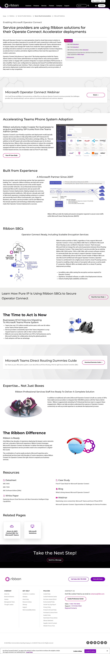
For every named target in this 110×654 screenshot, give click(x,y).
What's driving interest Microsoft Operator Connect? (73, 492)
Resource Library (27, 602)
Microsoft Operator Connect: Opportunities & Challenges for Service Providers (81, 504)
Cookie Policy (46, 594)
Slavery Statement (48, 620)
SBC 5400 (73, 44)
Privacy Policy (47, 607)
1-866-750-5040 (74, 604)
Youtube (98, 642)
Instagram (101, 642)
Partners (51, 6)
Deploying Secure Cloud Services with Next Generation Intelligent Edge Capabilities (85, 53)
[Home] (11, 6)
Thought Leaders (8, 604)
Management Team (9, 602)
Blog (105, 642)
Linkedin (94, 642)
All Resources (70, 57)
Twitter (91, 642)
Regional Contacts (71, 608)
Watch (95, 95)
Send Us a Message (55, 560)
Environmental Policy (49, 602)
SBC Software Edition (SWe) (77, 50)
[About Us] (96, 5)
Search (88, 5)
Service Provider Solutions (24, 16)
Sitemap (25, 604)
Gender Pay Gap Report (49, 604)
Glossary (25, 596)
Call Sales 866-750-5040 (78, 579)
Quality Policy (47, 615)
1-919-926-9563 (76, 606)
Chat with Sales (98, 579)
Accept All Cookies (90, 651)
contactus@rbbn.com (97, 594)
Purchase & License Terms (50, 612)
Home (4, 16)
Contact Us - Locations (29, 594)
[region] (55, 651)
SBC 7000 (73, 47)
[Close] (107, 651)
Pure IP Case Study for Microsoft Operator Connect (72, 484)
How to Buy (26, 599)
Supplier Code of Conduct (50, 623)
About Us (6, 594)
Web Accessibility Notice (29, 610)
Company (59, 6)
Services (43, 6)
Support (66, 6)
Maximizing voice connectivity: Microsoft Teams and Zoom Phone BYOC (79, 501)
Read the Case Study (97, 297)
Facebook (87, 642)
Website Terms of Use (49, 626)
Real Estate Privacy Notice (50, 618)
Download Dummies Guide (93, 362)
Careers (6, 599)
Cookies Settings (77, 651)
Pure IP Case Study (11, 155)
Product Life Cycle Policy (49, 610)
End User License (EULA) (49, 599)
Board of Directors (9, 596)
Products (36, 6)
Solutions (28, 6)
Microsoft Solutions (59, 16)
